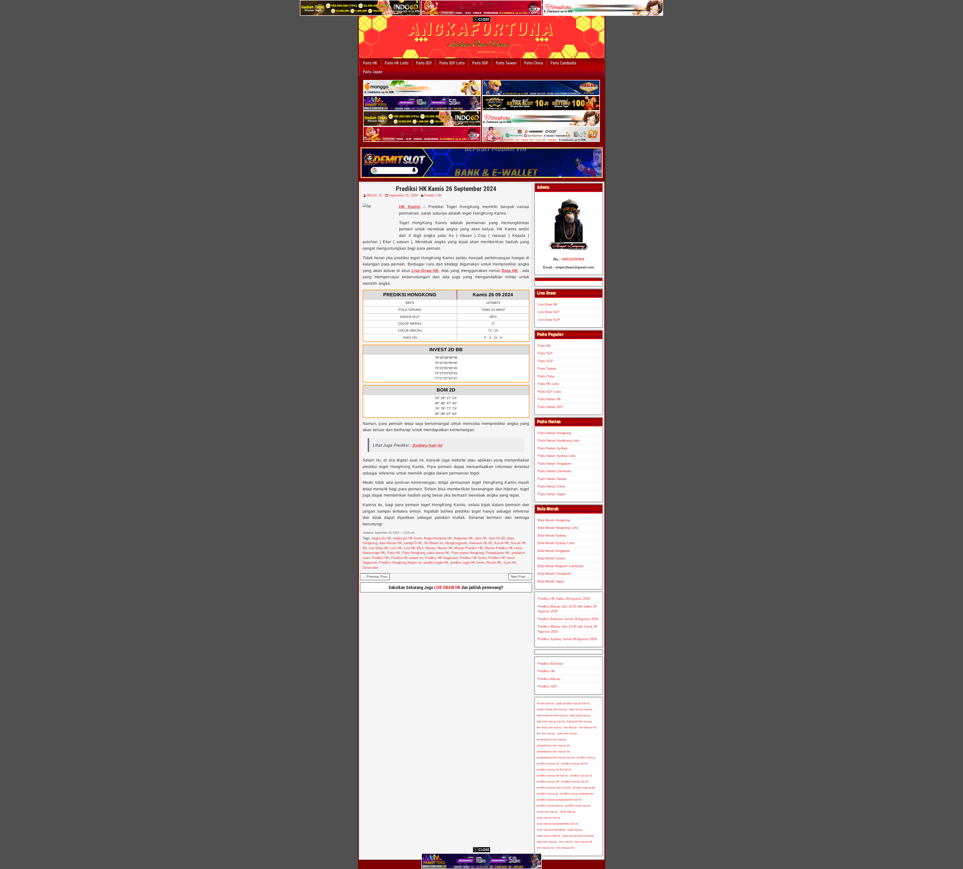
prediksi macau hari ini (574, 781)
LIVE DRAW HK (447, 587)
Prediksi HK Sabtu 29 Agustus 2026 (564, 599)
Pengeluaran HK (498, 553)
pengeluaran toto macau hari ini (556, 757)
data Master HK (390, 543)
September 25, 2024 (403, 195)
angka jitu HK (381, 538)
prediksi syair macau (577, 805)
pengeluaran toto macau (551, 739)
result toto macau (547, 811)
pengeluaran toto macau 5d (553, 751)
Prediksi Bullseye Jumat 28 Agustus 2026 (568, 619)
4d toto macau (545, 703)
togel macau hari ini (548, 835)
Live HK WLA (414, 548)
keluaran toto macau (579, 721)
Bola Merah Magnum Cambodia (560, 566)
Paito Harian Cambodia (554, 471)
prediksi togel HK (436, 562)
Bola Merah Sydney (552, 535)
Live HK (396, 548)
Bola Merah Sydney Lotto (556, 543)
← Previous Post (374, 576)
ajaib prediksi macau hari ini (573, 703)
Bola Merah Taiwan (551, 558)
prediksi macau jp (547, 793)
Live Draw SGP (549, 320)
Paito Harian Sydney (553, 448)
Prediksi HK (433, 195)
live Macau (570, 727)
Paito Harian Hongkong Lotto (558, 440)
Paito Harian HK (549, 399)
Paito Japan (372, 71)
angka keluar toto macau (552, 709)
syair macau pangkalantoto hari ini (557, 823)
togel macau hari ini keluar (578, 835)
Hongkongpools (456, 543)
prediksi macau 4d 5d (574, 763)
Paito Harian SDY (550, 407)
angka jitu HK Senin (407, 538)
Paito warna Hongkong (467, 553)
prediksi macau (586, 757)
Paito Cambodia (563, 63)
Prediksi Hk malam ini (407, 558)
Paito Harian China (551, 486)
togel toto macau (547, 841)
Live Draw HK (378, 548)
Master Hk (444, 548)
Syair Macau (567, 811)
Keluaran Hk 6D (480, 543)
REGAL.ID (374, 195)
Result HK (494, 562)
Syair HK (509, 562)
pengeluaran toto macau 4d (553, 745)
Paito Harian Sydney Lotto (557, 456)
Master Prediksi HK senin (503, 548)
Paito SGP (480, 63)
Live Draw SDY (549, 312)
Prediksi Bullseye (550, 663)
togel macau (575, 829)
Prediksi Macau (549, 679)
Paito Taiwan (506, 63)
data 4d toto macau (580, 709)
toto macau (566, 841)
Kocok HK (501, 543)
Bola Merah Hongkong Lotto (558, 528)
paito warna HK (438, 553)
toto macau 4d (583, 841)
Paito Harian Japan (551, 494)
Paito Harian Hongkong (554, 433)
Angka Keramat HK (438, 538)
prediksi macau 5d (581, 775)
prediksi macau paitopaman (577, 793)
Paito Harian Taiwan (552, 479)
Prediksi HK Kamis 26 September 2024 (446, 188)
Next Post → (520, 576)
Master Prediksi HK (468, 548)
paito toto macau (567, 733)
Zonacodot (370, 567)
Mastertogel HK (374, 553)
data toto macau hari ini (551, 721)
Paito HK (370, 63)
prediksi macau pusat (550, 805)
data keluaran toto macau (552, 715)
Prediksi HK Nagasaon (441, 558)
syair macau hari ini (548, 817)
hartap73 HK (413, 543)
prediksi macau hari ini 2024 (554, 787)
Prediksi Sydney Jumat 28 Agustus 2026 (567, 639)
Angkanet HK (463, 538)
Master (430, 548)
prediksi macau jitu (584, 787)
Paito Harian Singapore (554, 463)
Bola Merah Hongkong (554, 520)
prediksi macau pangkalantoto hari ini (559, 799)
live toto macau (546, 733)
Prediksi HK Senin (473, 558)
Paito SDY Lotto (452, 63)
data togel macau (580, 715)
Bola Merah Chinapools (554, 573)
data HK (481, 538)
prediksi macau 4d (548, 763)
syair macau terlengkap (551, 829)
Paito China (533, 63)
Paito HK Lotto (397, 63)
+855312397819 (572, 259)
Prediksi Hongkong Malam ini (400, 562)
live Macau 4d (587, 727)
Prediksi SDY (547, 686)
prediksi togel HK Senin (467, 562)
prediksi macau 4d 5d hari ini (554, 769)
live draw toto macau (549, 727)
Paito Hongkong (413, 553)
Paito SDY (424, 63)
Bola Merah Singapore (554, 551)
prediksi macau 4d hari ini (552, 775)
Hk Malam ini (433, 543)
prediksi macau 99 (548, 781)
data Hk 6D (497, 538)
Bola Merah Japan (551, 581)
